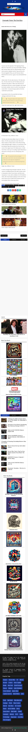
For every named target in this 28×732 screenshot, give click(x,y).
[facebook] (12, 1)
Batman (10, 688)
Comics (10, 682)
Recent (14, 415)
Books (4, 685)
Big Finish (10, 700)
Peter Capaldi (17, 682)
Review (5, 682)
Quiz (22, 693)
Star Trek (10, 685)
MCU (16, 714)
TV (17, 680)
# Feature (16, 185)
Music (4, 708)
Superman (13, 717)
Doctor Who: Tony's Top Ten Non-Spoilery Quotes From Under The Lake (16, 453)
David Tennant (18, 685)
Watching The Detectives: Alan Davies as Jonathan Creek (14, 335)
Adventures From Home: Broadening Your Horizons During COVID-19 (17, 425)
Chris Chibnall (6, 691)
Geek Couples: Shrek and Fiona (9, 204)
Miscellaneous (18, 700)
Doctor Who (12, 680)
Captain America (7, 693)
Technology (6, 717)
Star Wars (10, 706)
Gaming (5, 703)
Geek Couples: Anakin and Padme (9, 215)
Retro (18, 708)
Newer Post (4, 235)
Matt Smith (13, 711)
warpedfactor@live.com (8, 672)
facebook (14, 239)
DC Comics (18, 706)
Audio (21, 714)
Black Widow (16, 693)
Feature (5, 680)
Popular (5, 415)
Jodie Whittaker (18, 688)
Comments (23, 415)
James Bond (6, 711)
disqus (5, 239)
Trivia (10, 703)
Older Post (23, 235)
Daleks (19, 711)
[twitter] (15, 1)
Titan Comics (17, 703)
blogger (23, 239)
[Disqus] (14, 259)
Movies (21, 680)
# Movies (21, 185)
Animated (5, 714)
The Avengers (6, 719)
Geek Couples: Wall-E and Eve (8, 227)
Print (4, 700)
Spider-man (15, 691)
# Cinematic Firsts (9, 185)
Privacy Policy (24, 728)
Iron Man (20, 717)
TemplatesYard (16, 728)
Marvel (5, 706)
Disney (5, 688)
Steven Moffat (11, 708)
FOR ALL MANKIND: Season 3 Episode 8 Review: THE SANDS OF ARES (16, 437)
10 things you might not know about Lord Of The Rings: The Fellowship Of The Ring (17, 420)
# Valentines (11, 187)
